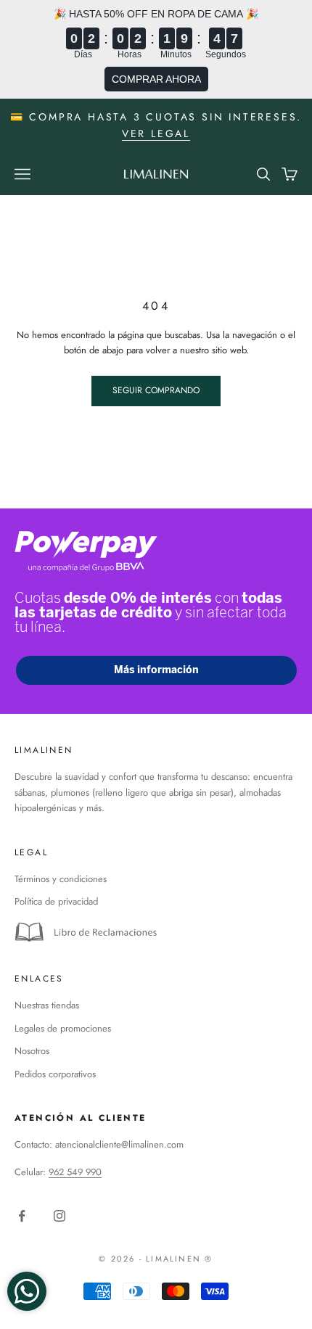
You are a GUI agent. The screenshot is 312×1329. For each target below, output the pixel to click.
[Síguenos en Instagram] (59, 1216)
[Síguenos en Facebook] (22, 1216)
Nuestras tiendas (47, 1005)
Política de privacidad (56, 901)
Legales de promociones (63, 1028)
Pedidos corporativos (55, 1074)
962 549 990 (75, 1172)
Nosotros (32, 1051)
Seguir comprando (156, 390)
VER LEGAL (156, 133)
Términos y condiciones (61, 879)
